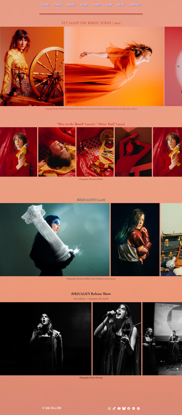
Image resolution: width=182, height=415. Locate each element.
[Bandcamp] (133, 408)
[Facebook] (128, 408)
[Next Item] (178, 66)
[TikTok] (114, 408)
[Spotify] (138, 408)
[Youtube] (119, 408)
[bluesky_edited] (124, 408)
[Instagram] (109, 408)
